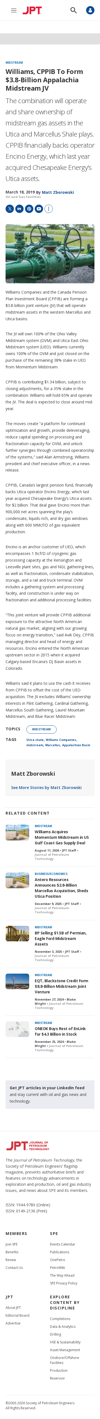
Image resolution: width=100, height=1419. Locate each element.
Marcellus (52, 745)
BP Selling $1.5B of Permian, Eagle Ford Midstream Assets (60, 938)
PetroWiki (57, 1267)
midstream (34, 745)
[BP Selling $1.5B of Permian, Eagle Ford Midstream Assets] (17, 934)
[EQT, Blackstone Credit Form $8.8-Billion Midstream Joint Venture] (17, 981)
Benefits (12, 1252)
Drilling (55, 1334)
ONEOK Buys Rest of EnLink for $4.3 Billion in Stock (60, 1031)
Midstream (14, 62)
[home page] (33, 10)
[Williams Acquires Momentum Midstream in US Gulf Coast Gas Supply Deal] (17, 832)
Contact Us (14, 1267)
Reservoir (57, 1378)
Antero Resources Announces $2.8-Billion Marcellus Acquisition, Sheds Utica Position (61, 888)
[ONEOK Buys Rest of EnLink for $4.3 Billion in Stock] (17, 1029)
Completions (60, 1318)
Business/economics (51, 874)
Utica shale (35, 740)
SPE (54, 1233)
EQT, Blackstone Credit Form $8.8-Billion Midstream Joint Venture (61, 986)
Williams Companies (61, 740)
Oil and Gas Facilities (23, 197)
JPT (10, 1296)
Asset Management (65, 1350)
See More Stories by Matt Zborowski (46, 787)
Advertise (13, 1323)
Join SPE (12, 1244)
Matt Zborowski (33, 773)
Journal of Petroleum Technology (52, 856)
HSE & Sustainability (65, 1342)
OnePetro (57, 1259)
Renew (11, 1259)
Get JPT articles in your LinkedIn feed (47, 1087)
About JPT (13, 1307)
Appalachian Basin (76, 745)
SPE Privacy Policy (63, 1283)
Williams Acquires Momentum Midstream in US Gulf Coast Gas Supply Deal (62, 837)
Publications (59, 1252)
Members (17, 1233)
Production (59, 1370)
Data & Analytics (63, 1326)
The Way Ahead (62, 1275)
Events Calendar (62, 1244)
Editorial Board (17, 1315)
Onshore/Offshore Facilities (64, 1360)
